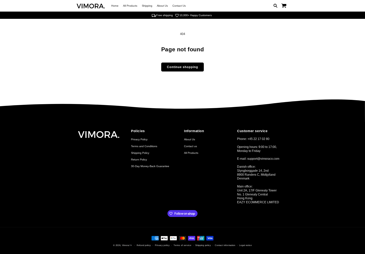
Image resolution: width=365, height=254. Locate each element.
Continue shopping (182, 67)
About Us (189, 139)
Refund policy (144, 245)
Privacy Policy (139, 139)
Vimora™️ (127, 245)
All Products (191, 152)
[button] (275, 6)
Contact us (190, 146)
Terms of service (182, 245)
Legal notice (245, 245)
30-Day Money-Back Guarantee (150, 166)
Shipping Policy (140, 152)
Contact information (225, 245)
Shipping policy (203, 245)
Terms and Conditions (144, 146)
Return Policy (139, 159)
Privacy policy (162, 245)
